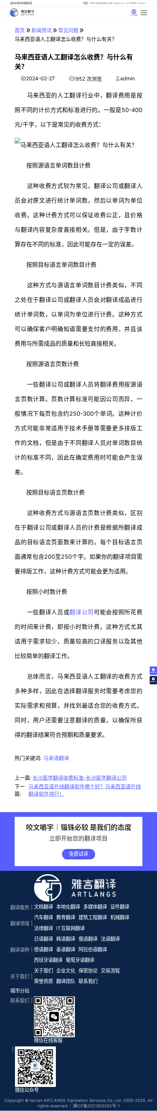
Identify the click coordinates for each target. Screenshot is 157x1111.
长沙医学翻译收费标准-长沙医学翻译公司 (79, 777)
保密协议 (87, 970)
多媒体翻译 (95, 907)
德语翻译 (43, 949)
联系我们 (87, 981)
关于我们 (43, 970)
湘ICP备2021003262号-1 (96, 1105)
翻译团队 (65, 981)
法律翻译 (43, 928)
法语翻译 (110, 939)
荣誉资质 (43, 981)
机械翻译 (119, 917)
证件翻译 (119, 907)
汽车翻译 (43, 917)
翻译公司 (81, 612)
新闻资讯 (41, 30)
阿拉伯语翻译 (92, 949)
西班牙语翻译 (48, 960)
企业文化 (65, 970)
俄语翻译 (87, 939)
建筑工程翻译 (92, 917)
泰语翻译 (65, 949)
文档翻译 (43, 907)
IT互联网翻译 (70, 928)
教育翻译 (65, 917)
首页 (20, 30)
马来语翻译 (56, 758)
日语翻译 (43, 939)
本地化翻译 (68, 907)
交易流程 (110, 970)
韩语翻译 (65, 939)
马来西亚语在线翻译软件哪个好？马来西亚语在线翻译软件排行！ (84, 790)
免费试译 (78, 854)
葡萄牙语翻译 (80, 960)
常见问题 (68, 30)
